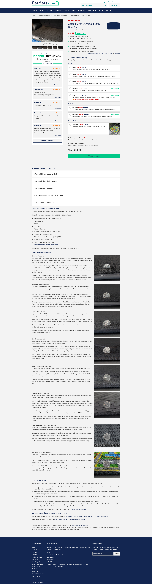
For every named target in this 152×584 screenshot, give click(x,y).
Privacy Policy (36, 571)
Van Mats (35, 559)
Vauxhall (91, 10)
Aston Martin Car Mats (44, 15)
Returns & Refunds (37, 564)
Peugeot (81, 10)
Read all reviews (47, 141)
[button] (34, 47)
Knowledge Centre (37, 562)
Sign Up (117, 553)
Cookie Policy (36, 576)
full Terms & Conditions (79, 509)
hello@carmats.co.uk (55, 549)
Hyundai (58, 10)
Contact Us (35, 550)
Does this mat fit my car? (94, 53)
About (34, 547)
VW (100, 10)
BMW (41, 10)
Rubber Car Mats (37, 557)
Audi (33, 10)
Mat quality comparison (107, 53)
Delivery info (117, 53)
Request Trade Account (114, 2)
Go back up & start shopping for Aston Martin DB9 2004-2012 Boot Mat (87, 516)
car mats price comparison (80, 525)
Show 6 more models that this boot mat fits (46, 244)
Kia (66, 10)
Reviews (34, 552)
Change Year (86, 29)
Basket (115, 5)
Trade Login (103, 2)
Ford (49, 10)
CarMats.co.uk (39, 582)
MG (73, 10)
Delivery (34, 554)
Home (33, 15)
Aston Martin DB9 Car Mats (60, 15)
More (107, 10)
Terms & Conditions (38, 574)
